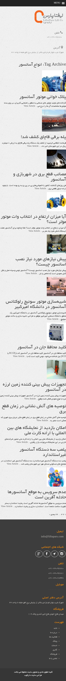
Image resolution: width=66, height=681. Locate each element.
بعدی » (52, 515)
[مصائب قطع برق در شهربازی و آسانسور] (56, 167)
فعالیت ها (53, 637)
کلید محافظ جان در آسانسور (41, 347)
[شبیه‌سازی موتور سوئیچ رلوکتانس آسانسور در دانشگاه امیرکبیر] (56, 294)
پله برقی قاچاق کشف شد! (43, 137)
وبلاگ (55, 641)
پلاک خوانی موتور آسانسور (42, 97)
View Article (29, 106)
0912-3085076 (56, 590)
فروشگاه (53, 654)
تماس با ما (53, 659)
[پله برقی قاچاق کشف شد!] (54, 130)
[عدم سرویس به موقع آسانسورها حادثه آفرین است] (56, 485)
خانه (55, 628)
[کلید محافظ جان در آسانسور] (56, 340)
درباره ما (53, 633)
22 (56, 515)
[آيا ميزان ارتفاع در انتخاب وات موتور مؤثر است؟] (56, 209)
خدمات (54, 646)
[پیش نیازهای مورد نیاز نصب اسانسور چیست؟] (56, 252)
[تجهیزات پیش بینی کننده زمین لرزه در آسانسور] (56, 377)
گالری (55, 650)
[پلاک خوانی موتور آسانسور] (54, 90)
